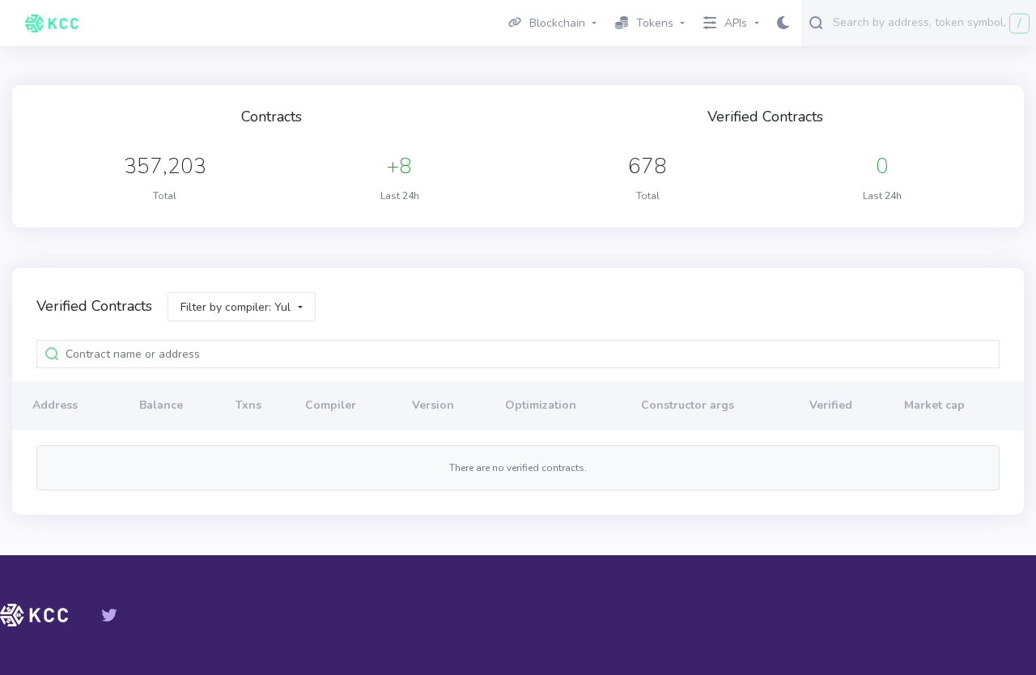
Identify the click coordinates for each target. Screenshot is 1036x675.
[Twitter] (109, 615)
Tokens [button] (654, 23)
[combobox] (931, 22)
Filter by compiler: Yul (235, 307)
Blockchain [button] (557, 23)
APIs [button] (735, 23)
